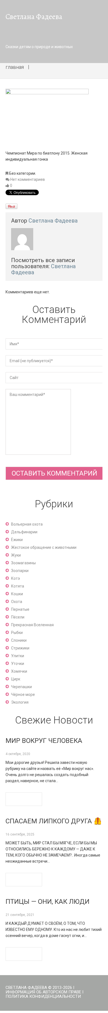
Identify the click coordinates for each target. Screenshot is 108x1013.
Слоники (19, 640)
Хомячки (19, 671)
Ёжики (17, 539)
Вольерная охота (27, 524)
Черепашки (21, 687)
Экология (20, 702)
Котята (17, 586)
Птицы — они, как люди (47, 901)
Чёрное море (23, 694)
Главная (15, 67)
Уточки (17, 663)
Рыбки (17, 632)
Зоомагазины (23, 563)
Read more (24, 799)
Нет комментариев (27, 179)
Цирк (15, 679)
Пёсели (17, 617)
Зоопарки (20, 570)
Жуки (16, 555)
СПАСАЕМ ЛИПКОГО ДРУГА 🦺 (54, 821)
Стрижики (20, 648)
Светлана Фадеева (53, 220)
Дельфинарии (24, 532)
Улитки (17, 656)
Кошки (17, 594)
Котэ (15, 578)
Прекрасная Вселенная (32, 625)
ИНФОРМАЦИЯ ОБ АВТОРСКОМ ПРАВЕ (43, 991)
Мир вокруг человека (44, 741)
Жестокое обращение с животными (43, 547)
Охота (16, 601)
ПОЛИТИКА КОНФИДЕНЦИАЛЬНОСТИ (43, 996)
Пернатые (20, 609)
